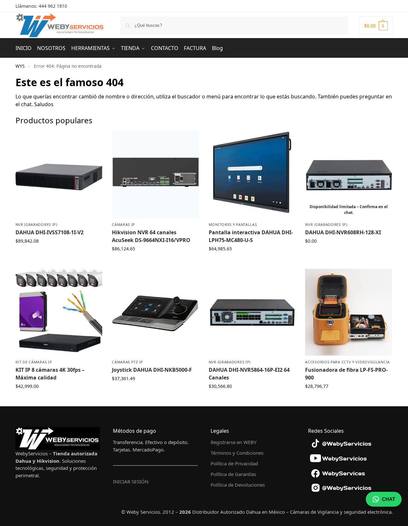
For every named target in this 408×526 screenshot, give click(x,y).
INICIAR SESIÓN (130, 481)
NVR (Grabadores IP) (36, 224)
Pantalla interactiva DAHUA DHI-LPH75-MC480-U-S (251, 236)
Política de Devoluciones (238, 484)
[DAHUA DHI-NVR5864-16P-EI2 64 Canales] (252, 312)
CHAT (388, 499)
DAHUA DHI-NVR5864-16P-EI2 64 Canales (249, 373)
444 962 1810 (53, 6)
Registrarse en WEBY (233, 442)
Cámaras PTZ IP (127, 361)
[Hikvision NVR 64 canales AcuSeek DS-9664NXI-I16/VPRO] (155, 174)
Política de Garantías (233, 474)
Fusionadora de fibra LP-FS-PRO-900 (346, 373)
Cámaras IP (123, 224)
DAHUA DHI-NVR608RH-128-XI (343, 232)
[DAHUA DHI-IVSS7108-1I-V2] (59, 174)
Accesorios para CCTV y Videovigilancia (347, 361)
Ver (349, 254)
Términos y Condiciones (237, 453)
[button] (376, 25)
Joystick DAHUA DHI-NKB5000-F (152, 369)
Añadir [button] (58, 254)
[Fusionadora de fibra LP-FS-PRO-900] (348, 312)
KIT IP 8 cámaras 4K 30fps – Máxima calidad (50, 373)
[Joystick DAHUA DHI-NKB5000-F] (155, 312)
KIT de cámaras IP (33, 361)
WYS (20, 66)
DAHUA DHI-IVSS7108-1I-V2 (49, 232)
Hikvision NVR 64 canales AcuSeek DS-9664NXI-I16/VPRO (151, 236)
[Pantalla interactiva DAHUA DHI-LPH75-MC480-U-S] (252, 174)
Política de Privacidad (234, 463)
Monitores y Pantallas (233, 224)
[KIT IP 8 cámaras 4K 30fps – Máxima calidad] (59, 312)
